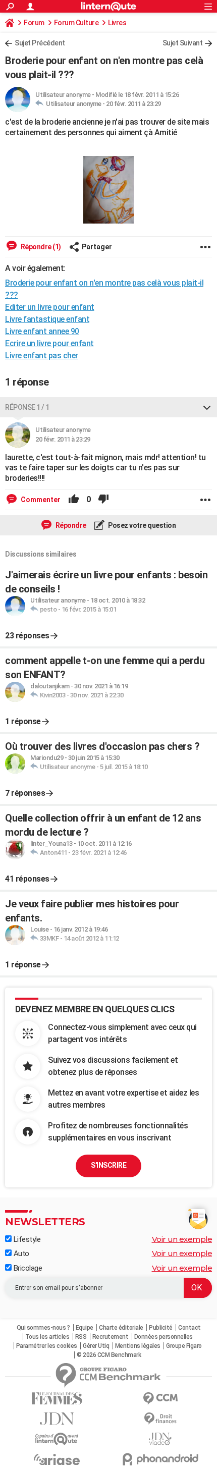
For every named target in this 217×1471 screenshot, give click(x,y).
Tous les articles (47, 1336)
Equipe (84, 1327)
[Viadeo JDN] (160, 1439)
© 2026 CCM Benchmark (109, 1354)
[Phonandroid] (160, 1459)
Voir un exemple (182, 1239)
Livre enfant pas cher (41, 355)
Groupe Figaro (184, 1345)
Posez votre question (141, 525)
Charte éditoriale (121, 1327)
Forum (34, 23)
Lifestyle (26, 1239)
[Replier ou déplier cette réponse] (207, 407)
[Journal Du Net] (56, 1418)
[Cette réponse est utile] (73, 499)
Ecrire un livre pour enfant (49, 343)
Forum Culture (76, 23)
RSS (81, 1336)
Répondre (70, 525)
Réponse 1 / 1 (27, 407)
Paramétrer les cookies (46, 1345)
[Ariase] (56, 1459)
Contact (189, 1327)
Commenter (40, 500)
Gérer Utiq (96, 1345)
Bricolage (27, 1268)
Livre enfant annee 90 (42, 331)
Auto (20, 1253)
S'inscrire (108, 1165)
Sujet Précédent (40, 43)
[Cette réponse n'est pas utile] (103, 499)
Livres (117, 23)
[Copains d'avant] (56, 1439)
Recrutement (110, 1336)
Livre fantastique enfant (47, 319)
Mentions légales (137, 1345)
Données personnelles (163, 1336)
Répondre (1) (40, 247)
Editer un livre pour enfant (49, 307)
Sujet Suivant (182, 43)
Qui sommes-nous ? (43, 1327)
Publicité (161, 1327)
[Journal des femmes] (56, 1398)
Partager (97, 247)
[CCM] (160, 1398)
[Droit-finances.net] (160, 1418)
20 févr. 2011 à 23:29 (133, 103)
